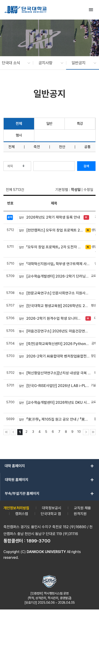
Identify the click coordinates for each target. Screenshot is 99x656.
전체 (19, 123)
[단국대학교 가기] (26, 9)
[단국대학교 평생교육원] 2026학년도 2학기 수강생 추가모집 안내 (55, 306)
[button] (13, 63)
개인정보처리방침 (16, 508)
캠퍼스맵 (21, 514)
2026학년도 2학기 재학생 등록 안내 (49, 217)
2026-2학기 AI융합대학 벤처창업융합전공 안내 (55, 356)
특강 (80, 123)
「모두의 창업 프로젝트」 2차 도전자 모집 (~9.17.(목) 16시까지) (51, 247)
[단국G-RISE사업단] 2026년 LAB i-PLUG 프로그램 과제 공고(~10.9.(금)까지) (55, 386)
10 (79, 431)
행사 (19, 135)
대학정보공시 (51, 508)
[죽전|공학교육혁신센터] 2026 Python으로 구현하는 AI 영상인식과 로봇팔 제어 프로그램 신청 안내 (55, 344)
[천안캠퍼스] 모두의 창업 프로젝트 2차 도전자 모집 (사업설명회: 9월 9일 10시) (51, 230)
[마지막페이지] (93, 432)
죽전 (37, 147)
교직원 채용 (82, 508)
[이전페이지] (13, 432)
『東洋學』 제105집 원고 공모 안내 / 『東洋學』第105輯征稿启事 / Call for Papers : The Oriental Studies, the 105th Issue (55, 419)
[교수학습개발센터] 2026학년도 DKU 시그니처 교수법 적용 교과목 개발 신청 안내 (55, 402)
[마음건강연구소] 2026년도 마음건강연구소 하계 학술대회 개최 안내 (55, 331)
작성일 (76, 189)
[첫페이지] (6, 432)
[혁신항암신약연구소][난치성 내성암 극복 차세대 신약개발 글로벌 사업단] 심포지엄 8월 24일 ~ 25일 (55, 373)
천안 (62, 147)
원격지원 (80, 514)
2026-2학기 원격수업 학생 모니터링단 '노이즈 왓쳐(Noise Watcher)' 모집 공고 (51, 318)
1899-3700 (38, 541)
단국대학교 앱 (51, 514)
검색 (86, 166)
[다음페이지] (86, 432)
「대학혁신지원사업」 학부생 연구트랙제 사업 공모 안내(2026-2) (55, 264)
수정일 (88, 189)
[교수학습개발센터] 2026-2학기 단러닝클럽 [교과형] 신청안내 (55, 276)
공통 (87, 147)
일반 (49, 123)
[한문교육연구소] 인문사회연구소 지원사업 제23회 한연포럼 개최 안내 (55, 293)
